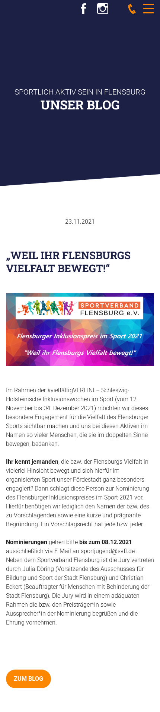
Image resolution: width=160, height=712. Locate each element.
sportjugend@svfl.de (108, 551)
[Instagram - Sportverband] (102, 7)
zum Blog (28, 678)
